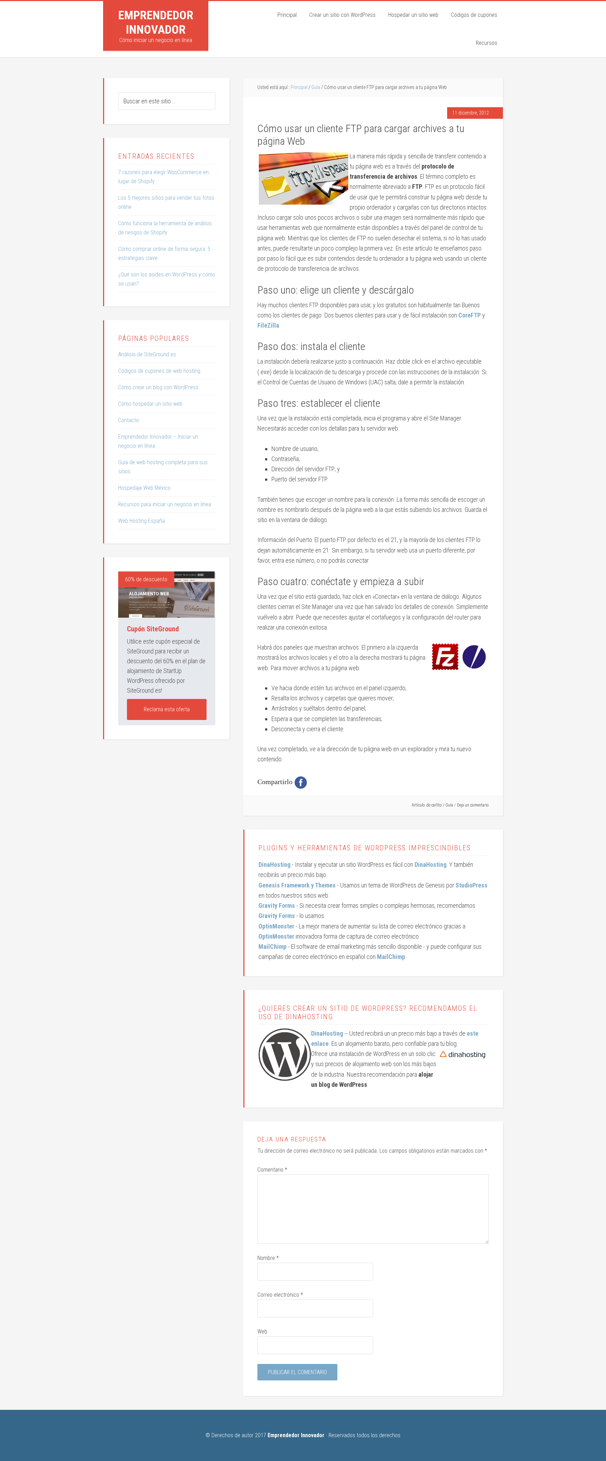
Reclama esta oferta (167, 709)
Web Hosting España (141, 520)
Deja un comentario (473, 805)
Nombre (268, 1258)
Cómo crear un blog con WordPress (158, 387)
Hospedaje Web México (144, 488)
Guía (449, 805)
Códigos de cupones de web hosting (159, 371)
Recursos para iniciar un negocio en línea (164, 504)
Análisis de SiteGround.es (147, 354)
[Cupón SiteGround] (166, 594)
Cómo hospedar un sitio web (150, 403)
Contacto (128, 420)
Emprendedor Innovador (155, 22)
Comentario (272, 1169)
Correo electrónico (280, 1294)
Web (262, 1331)
